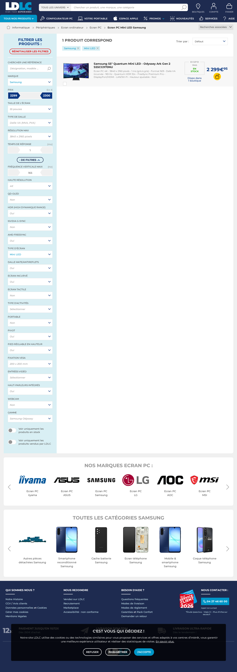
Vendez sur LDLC (74, 599)
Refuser (92, 652)
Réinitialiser (30, 51)
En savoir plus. (165, 641)
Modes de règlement (134, 607)
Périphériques (45, 27)
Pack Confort (145, 611)
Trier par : (182, 41)
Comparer (71, 84)
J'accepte (144, 652)
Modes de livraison (132, 603)
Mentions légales (16, 616)
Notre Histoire (14, 599)
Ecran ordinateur (72, 27)
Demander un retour (134, 616)
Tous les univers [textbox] (53, 7)
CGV (8, 603)
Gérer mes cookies (17, 611)
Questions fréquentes (134, 599)
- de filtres (27, 160)
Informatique (21, 27)
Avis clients (20, 603)
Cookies (42, 607)
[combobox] (55, 7)
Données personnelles (19, 607)
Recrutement (72, 603)
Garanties (127, 611)
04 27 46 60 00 (217, 601)
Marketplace (71, 607)
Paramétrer (118, 652)
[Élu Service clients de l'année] (188, 607)
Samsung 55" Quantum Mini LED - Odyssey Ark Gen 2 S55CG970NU (132, 65)
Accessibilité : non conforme (81, 611)
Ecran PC (95, 27)
